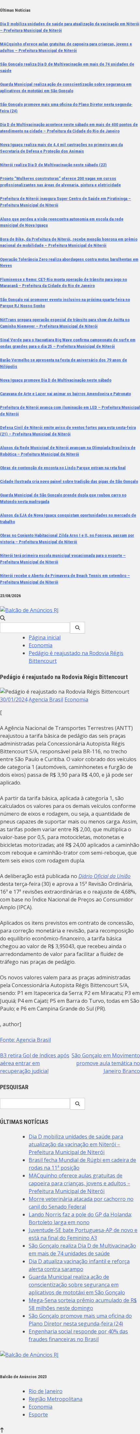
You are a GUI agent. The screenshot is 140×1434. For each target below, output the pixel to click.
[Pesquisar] (77, 628)
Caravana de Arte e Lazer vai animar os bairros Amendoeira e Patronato (65, 393)
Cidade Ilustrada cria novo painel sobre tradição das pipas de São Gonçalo (69, 481)
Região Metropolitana (55, 1399)
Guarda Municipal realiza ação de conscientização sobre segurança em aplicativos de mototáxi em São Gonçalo (77, 1284)
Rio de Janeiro (46, 1391)
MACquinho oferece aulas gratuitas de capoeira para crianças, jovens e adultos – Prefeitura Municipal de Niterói (79, 1183)
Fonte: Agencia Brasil (25, 1039)
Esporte (38, 1414)
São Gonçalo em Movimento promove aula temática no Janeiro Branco (106, 1063)
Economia (76, 699)
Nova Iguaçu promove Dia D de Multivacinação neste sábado (55, 380)
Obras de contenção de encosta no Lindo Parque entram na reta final (63, 467)
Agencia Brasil (46, 699)
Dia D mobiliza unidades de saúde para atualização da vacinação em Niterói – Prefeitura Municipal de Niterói (76, 1144)
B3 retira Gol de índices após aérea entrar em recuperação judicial (34, 1063)
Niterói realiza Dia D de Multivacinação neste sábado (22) (53, 164)
